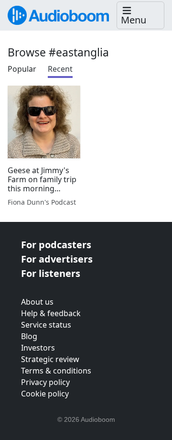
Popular (22, 69)
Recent (60, 69)
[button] (140, 15)
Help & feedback (51, 313)
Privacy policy (45, 382)
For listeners (50, 273)
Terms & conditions (56, 370)
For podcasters (56, 244)
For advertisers (57, 259)
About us (37, 302)
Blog (29, 336)
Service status (46, 324)
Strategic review (50, 359)
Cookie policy (45, 393)
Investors (38, 347)
